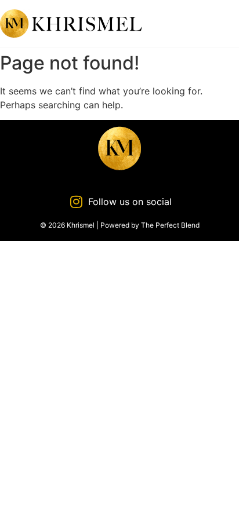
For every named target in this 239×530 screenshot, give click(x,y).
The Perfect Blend (170, 225)
